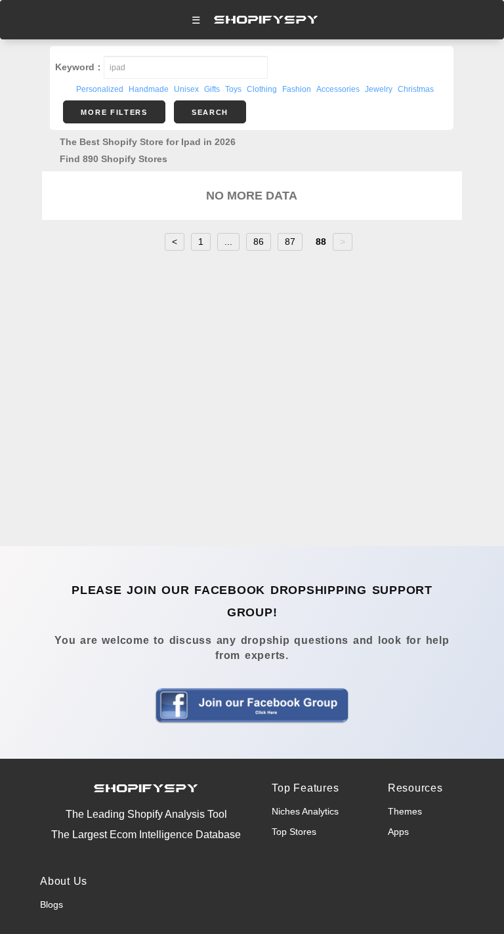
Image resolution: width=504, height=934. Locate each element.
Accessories (338, 89)
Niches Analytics (305, 811)
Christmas (416, 89)
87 (290, 241)
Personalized (99, 89)
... (228, 241)
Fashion (296, 89)
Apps (398, 831)
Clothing (262, 89)
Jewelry (378, 89)
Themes (405, 811)
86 (258, 241)
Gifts (212, 89)
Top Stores (294, 831)
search (210, 112)
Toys (233, 89)
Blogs (51, 904)
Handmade (149, 89)
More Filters (114, 112)
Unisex (186, 89)
